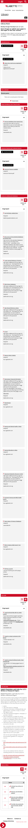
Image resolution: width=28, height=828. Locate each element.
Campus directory (8, 821)
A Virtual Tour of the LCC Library (17, 786)
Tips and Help (4, 686)
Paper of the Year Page (18, 34)
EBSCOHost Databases (10, 284)
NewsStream (7, 402)
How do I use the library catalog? (16, 792)
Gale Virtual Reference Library (11, 308)
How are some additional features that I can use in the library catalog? (17, 798)
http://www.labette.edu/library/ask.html (12, 666)
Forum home (15, 100)
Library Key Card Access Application (13, 63)
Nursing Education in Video (10, 450)
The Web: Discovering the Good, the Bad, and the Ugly (17, 805)
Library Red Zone (19, 10)
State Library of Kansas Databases (12, 521)
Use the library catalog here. (11, 213)
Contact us (17, 818)
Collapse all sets (23, 49)
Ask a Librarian (4, 89)
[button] (7, 46)
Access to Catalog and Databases (9, 196)
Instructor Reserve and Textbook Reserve (11, 148)
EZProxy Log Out (8, 568)
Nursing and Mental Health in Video (12, 426)
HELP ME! (3, 595)
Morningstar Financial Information (12, 379)
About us (10, 818)
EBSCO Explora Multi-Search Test (12, 545)
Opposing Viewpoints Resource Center (13, 474)
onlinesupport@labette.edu (9, 620)
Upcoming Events (5, 21)
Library (13, 10)
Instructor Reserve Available (11, 169)
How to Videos (4, 765)
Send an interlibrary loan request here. (13, 121)
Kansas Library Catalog (10, 355)
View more (6, 393)
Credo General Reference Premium (12, 260)
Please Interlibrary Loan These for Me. (10, 104)
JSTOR (5, 331)
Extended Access (5, 42)
